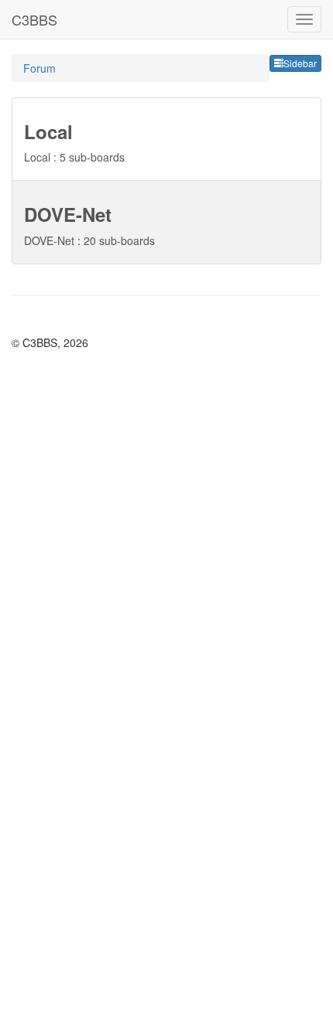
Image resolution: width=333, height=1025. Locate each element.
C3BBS (34, 19)
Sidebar (300, 63)
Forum (39, 68)
